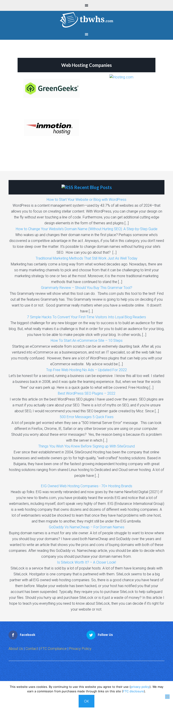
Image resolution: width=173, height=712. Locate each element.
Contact (31, 648)
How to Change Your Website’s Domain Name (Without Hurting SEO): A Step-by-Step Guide (86, 229)
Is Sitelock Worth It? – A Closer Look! (86, 562)
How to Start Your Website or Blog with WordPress (86, 199)
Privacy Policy (80, 648)
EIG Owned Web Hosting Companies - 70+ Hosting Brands (86, 486)
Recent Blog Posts (93, 187)
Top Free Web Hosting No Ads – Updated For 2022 (86, 370)
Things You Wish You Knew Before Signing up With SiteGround (86, 446)
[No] (167, 696)
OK (86, 701)
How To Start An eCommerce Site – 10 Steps (87, 340)
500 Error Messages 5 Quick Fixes (87, 417)
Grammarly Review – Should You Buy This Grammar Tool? (86, 288)
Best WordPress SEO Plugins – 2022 (86, 393)
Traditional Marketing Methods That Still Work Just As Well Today (86, 258)
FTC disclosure (133, 691)
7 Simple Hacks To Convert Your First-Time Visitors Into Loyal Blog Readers (86, 317)
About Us (16, 648)
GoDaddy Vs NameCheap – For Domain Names (86, 527)
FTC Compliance (54, 648)
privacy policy (140, 687)
